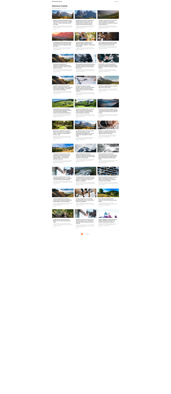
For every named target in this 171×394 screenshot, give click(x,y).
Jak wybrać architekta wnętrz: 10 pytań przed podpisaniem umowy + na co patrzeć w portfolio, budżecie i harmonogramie (62, 178)
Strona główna (116, 1)
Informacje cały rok (57, 1)
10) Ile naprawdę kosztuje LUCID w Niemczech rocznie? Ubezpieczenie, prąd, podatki (108, 200)
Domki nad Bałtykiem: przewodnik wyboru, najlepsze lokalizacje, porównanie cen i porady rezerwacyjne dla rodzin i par (108, 221)
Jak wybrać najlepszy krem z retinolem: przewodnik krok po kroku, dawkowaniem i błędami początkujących (85, 200)
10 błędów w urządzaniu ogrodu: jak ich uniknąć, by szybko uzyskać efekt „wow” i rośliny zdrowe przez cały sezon (108, 132)
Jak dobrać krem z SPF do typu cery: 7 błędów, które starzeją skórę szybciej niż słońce (62, 221)
